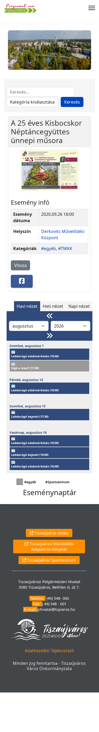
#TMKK (65, 248)
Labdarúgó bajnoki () (30, 416)
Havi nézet (27, 306)
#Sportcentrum (57, 482)
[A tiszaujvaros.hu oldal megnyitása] (49, 629)
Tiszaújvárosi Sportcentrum (51, 560)
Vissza (20, 265)
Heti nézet (53, 306)
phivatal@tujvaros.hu (56, 609)
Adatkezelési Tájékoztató (49, 650)
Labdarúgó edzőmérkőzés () (35, 356)
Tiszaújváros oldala (51, 532)
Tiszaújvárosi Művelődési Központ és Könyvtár (51, 546)
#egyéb (48, 248)
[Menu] (91, 8)
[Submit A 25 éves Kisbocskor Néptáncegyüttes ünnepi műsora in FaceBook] (22, 281)
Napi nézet (79, 306)
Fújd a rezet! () (25, 368)
